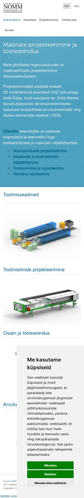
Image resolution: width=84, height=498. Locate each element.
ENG (76, 6)
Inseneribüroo (11, 19)
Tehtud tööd (69, 19)
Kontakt (9, 30)
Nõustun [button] (50, 465)
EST (67, 6)
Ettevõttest (29, 19)
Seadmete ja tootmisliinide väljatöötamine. (35, 159)
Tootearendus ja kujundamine (38, 168)
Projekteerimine (49, 19)
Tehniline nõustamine (31, 173)
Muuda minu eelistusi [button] (50, 483)
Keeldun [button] (50, 474)
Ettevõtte (11, 131)
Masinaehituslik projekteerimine (40, 150)
